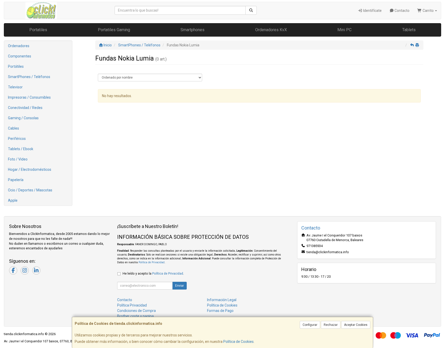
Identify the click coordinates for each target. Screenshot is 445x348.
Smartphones (192, 29)
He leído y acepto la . (153, 273)
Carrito (428, 11)
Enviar (179, 285)
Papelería (15, 180)
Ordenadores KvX (271, 29)
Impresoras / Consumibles (29, 97)
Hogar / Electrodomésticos (29, 169)
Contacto (401, 11)
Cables (13, 128)
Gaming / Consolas (23, 118)
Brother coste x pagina (135, 316)
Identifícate (372, 11)
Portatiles (38, 29)
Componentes (19, 56)
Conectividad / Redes (25, 108)
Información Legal (221, 300)
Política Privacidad (132, 305)
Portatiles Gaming (114, 29)
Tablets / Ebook (20, 149)
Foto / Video (18, 159)
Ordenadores (18, 46)
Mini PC (344, 29)
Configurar (310, 325)
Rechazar (331, 325)
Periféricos (17, 139)
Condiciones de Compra (136, 311)
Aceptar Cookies (355, 325)
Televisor (15, 87)
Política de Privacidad (152, 262)
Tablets (409, 29)
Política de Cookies (238, 341)
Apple (13, 200)
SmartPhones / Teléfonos (29, 77)
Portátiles (16, 66)
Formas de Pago (220, 311)
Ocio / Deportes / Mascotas (30, 190)
